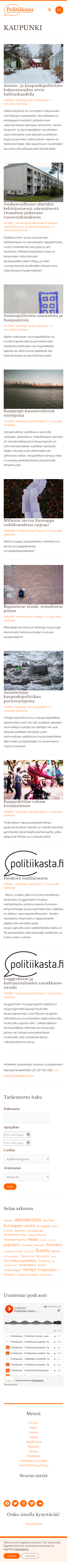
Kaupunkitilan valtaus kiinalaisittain (25, 803)
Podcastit (33, 1446)
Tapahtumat (34, 1442)
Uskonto (41, 1265)
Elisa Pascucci (38, 530)
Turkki (53, 1256)
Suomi (43, 1250)
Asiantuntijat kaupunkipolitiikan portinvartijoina (22, 696)
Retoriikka (54, 1245)
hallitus (54, 1226)
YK (59, 1270)
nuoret (42, 1240)
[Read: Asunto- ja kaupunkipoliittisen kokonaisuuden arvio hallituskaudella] (33, 63)
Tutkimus (44, 1261)
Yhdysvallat (47, 1269)
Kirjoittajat (33, 1456)
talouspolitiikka (11, 1256)
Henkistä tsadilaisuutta (26, 878)
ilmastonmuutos (15, 1234)
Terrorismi (42, 1256)
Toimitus (33, 1451)
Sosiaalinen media (13, 1251)
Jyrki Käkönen (37, 421)
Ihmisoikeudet (35, 1230)
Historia (8, 1230)
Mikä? (33, 1427)
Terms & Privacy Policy (33, 1465)
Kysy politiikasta (37, 1234)
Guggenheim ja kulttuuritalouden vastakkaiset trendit (33, 983)
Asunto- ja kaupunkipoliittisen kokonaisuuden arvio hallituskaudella (33, 89)
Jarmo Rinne (35, 884)
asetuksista (21, 1549)
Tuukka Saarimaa (38, 325)
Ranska (39, 1245)
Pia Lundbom (36, 616)
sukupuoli (29, 1251)
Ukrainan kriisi (10, 1265)
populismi (12, 1244)
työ (53, 1261)
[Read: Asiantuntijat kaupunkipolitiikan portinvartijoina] (33, 670)
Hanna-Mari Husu (14, 226)
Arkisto (33, 1432)
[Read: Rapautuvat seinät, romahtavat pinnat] (33, 584)
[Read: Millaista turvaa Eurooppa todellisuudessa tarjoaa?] (33, 498)
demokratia (28, 1219)
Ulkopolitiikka (26, 1265)
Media (32, 1239)
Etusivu (33, 1423)
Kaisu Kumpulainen (39, 226)
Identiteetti (19, 1230)
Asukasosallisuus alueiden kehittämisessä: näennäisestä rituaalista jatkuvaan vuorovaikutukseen (31, 210)
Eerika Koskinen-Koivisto (43, 223)
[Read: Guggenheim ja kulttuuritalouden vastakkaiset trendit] (33, 964)
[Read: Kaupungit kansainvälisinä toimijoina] (33, 389)
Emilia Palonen (36, 993)
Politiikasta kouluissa (33, 1460)
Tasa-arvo (27, 1256)
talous (55, 1251)
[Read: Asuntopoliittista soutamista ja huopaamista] (33, 298)
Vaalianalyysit (12, 1270)
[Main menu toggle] (59, 10)
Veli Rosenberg (37, 811)
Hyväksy (11, 1555)
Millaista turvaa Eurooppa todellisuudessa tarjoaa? (29, 522)
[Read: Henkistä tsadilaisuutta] (33, 863)
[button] (50, 10)
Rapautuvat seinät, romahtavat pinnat (33, 608)
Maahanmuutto (15, 1239)
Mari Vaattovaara (38, 100)
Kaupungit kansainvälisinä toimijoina (29, 413)
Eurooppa (43, 1226)
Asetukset (30, 1555)
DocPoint (48, 1220)
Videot (33, 1437)
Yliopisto (9, 1274)
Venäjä (29, 1269)
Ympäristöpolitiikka (27, 1274)
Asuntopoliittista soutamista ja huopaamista (33, 317)
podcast (52, 1240)
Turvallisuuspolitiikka (20, 1260)
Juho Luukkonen (37, 706)
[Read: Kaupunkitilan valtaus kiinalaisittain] (33, 779)
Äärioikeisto (46, 1274)
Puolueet (27, 1245)
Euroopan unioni (19, 1225)
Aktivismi (8, 1220)
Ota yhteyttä (33, 1524)
